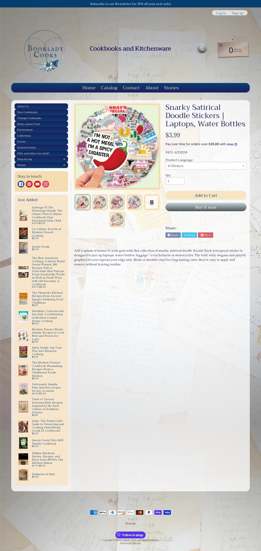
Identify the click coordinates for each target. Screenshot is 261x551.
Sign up (237, 12)
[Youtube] (37, 184)
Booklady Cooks (128, 539)
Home (89, 88)
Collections (24, 135)
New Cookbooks (27, 112)
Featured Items (26, 147)
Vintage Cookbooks (29, 118)
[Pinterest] (29, 184)
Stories (171, 88)
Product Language (179, 159)
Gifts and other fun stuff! (33, 153)
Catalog (109, 88)
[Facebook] (21, 184)
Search (130, 523)
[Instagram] (45, 184)
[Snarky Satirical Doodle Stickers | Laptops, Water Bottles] (82, 202)
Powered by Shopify (130, 543)
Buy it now (205, 207)
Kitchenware (25, 129)
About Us (23, 106)
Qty (168, 175)
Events (21, 141)
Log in (221, 12)
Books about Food (28, 124)
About (151, 88)
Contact (131, 88)
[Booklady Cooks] (42, 48)
